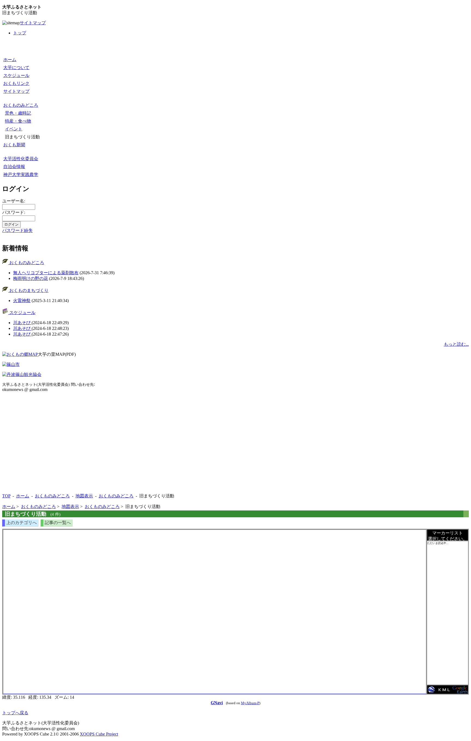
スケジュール (16, 75)
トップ (19, 33)
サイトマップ (33, 22)
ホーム (9, 59)
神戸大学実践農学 (20, 174)
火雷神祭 (22, 300)
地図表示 (84, 496)
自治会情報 (14, 166)
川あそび (22, 322)
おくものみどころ (20, 105)
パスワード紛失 (17, 230)
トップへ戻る (15, 712)
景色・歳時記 (18, 113)
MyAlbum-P (250, 703)
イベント (13, 129)
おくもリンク (16, 83)
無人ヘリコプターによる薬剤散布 (45, 272)
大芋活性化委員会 (20, 158)
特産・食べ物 (18, 121)
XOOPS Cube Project (99, 734)
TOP (6, 496)
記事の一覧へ (58, 522)
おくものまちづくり (28, 290)
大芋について (16, 67)
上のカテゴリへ (21, 522)
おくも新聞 (14, 144)
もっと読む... (456, 344)
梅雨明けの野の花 (30, 278)
